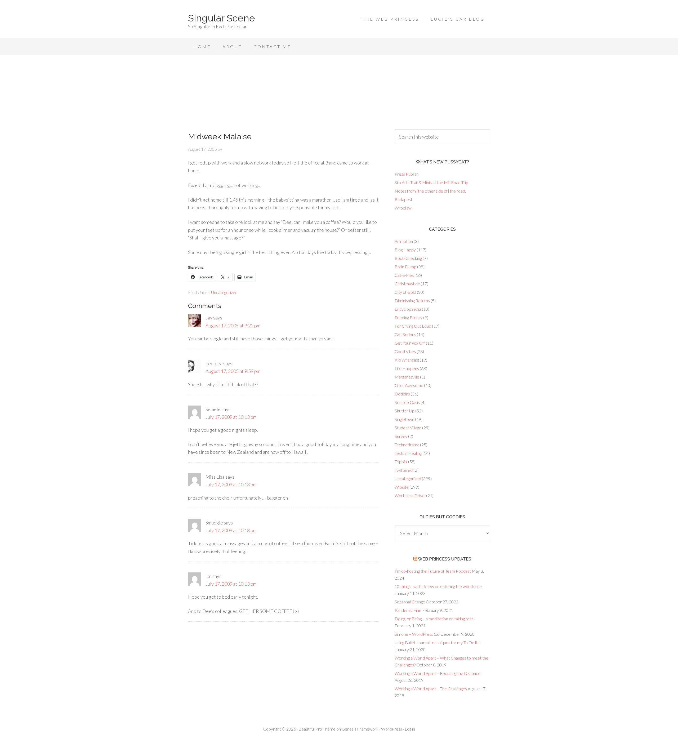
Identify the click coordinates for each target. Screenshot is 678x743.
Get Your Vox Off (410, 342)
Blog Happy (405, 249)
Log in (410, 728)
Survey (401, 436)
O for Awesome (409, 385)
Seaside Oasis (407, 402)
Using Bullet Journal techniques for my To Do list (437, 642)
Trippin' (401, 461)
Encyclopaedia (408, 309)
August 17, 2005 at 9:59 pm (233, 371)
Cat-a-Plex (404, 275)
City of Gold (405, 292)
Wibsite (402, 487)
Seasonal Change (410, 601)
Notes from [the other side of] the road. (430, 190)
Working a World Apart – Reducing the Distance (437, 673)
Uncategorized (224, 292)
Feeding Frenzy (408, 317)
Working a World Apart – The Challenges (431, 688)
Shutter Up (404, 410)
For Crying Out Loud (413, 325)
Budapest (403, 199)
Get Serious (405, 334)
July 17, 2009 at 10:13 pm (231, 417)
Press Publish (406, 173)
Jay (209, 318)
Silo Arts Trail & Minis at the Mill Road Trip (431, 182)
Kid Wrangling (407, 359)
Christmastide (407, 283)
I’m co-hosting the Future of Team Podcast (433, 570)
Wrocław (403, 207)
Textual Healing (408, 453)
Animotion (404, 241)
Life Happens (407, 368)
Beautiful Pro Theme (317, 728)
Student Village (408, 427)
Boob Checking (408, 258)
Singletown (404, 419)
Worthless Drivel (410, 495)
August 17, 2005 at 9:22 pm (233, 325)
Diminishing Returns (412, 300)
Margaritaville (407, 376)
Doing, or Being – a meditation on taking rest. (434, 618)
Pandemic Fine (408, 610)
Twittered (404, 470)
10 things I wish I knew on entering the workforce (438, 586)
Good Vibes (405, 351)
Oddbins (402, 393)
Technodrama (407, 444)
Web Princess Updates (444, 559)
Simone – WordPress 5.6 (417, 634)
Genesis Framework (360, 728)
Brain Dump (405, 266)
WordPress (391, 728)
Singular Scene (221, 18)
